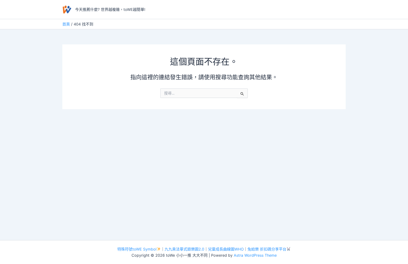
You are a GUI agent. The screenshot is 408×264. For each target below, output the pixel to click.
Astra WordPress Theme (255, 255)
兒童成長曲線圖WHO (226, 249)
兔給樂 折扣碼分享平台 (266, 249)
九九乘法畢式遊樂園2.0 (184, 249)
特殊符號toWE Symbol (137, 249)
